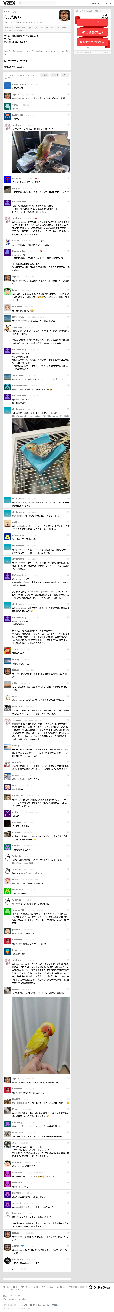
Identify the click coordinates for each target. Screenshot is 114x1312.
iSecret (15, 989)
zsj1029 (18, 22)
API (43, 1286)
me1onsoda (17, 1132)
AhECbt (15, 522)
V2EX (6, 11)
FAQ (51, 1286)
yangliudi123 (18, 909)
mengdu (16, 188)
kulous (15, 879)
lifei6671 (16, 1098)
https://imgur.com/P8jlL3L (23, 862)
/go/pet (15, 108)
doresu (15, 240)
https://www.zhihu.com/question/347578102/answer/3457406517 (40, 415)
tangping (16, 1162)
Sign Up (100, 3)
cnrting (15, 659)
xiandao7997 (18, 316)
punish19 (16, 822)
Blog (36, 1286)
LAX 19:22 (47, 1305)
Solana (60, 1286)
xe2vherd (16, 1192)
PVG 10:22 (37, 1305)
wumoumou (17, 889)
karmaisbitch (18, 535)
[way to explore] (10, 3)
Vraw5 (15, 104)
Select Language (19, 1290)
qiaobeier (16, 832)
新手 (66, 75)
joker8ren (16, 929)
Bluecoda (16, 1213)
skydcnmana (18, 409)
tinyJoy (15, 745)
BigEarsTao (17, 795)
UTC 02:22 (28, 1305)
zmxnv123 (18, 1207)
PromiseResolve (20, 385)
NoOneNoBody (19, 201)
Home (93, 3)
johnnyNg (17, 761)
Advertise (25, 1286)
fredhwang (17, 1122)
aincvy (15, 696)
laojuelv (88, 52)
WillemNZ (16, 855)
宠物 (14, 11)
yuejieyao (16, 125)
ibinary (15, 290)
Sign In (108, 3)
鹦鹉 (45, 75)
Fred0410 (16, 845)
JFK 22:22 (56, 1305)
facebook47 (17, 1172)
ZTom (15, 649)
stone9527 (17, 306)
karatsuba (17, 706)
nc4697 (15, 775)
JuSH (14, 1142)
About (6, 1286)
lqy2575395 (17, 114)
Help (15, 1286)
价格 (55, 75)
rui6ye (15, 683)
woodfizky (17, 326)
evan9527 (16, 178)
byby (14, 949)
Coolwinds (17, 939)
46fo (14, 785)
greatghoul (17, 1259)
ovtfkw (15, 812)
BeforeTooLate (19, 84)
